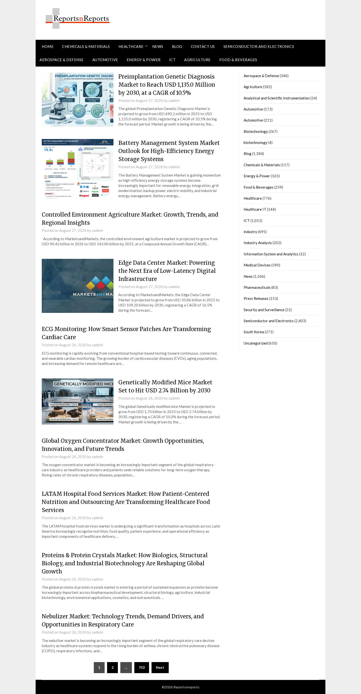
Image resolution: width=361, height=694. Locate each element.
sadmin (174, 100)
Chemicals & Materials (86, 46)
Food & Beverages (238, 59)
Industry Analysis (258, 242)
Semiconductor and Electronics (258, 46)
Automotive (105, 59)
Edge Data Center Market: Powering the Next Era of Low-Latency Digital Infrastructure (167, 270)
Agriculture (197, 59)
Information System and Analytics (271, 254)
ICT (172, 59)
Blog (177, 46)
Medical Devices (257, 265)
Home (48, 46)
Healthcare (131, 46)
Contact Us (203, 46)
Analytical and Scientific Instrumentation (277, 98)
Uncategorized (256, 343)
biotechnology (255, 142)
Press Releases (256, 298)
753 (142, 667)
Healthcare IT (255, 209)
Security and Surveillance (264, 309)
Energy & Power (144, 59)
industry (250, 231)
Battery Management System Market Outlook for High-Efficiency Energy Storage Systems (169, 151)
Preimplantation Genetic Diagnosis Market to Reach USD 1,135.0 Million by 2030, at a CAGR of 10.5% (166, 84)
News (157, 46)
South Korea (254, 332)
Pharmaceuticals (257, 287)
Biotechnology (256, 131)
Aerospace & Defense (62, 59)
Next (160, 667)
